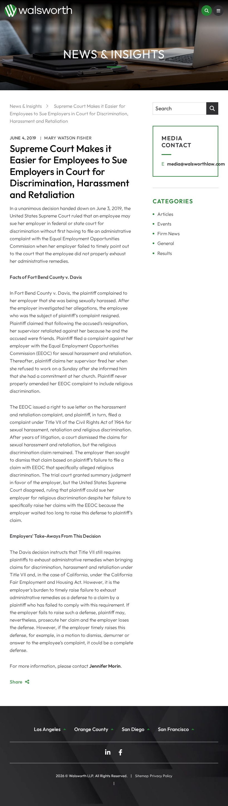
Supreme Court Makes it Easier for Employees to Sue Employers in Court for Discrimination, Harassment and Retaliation (69, 113)
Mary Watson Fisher (68, 138)
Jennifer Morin (105, 666)
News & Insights (26, 106)
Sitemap (142, 776)
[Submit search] (212, 108)
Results (164, 253)
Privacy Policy (161, 776)
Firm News (168, 233)
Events (164, 224)
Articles (165, 214)
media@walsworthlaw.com (196, 164)
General (165, 243)
